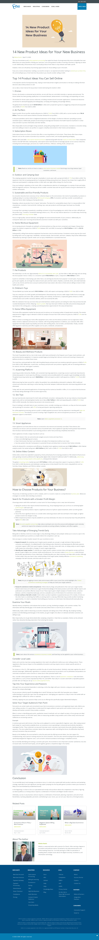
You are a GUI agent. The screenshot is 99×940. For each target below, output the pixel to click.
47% (34, 407)
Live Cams (31, 902)
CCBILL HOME (55, 6)
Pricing (15, 897)
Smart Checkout (17, 891)
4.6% (38, 228)
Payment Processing (16, 884)
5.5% (79, 314)
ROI (21, 520)
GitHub (46, 880)
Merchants (17, 826)
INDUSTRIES (36, 6)
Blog (45, 892)
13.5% (77, 377)
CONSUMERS (45, 6)
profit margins (19, 507)
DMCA (60, 880)
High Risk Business (33, 891)
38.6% (23, 107)
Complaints (62, 877)
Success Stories (78, 877)
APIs (45, 877)
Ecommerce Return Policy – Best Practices (23, 823)
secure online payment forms (41, 680)
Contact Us (77, 883)
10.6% (50, 113)
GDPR (60, 886)
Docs (45, 874)
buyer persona (69, 552)
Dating (30, 885)
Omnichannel (17, 888)
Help (45, 883)
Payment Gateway (18, 880)
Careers (76, 880)
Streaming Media (33, 905)
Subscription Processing (32, 875)
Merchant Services (18, 877)
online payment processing (37, 60)
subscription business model (51, 168)
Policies (61, 874)
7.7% (70, 178)
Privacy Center (63, 889)
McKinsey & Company (43, 198)
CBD (29, 888)
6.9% (85, 362)
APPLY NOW (82, 6)
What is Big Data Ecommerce (74, 823)
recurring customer (28, 214)
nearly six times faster (69, 139)
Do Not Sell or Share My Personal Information (64, 894)
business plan (75, 494)
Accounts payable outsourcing (29, 524)
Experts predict (41, 304)
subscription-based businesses (36, 139)
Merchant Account (18, 874)
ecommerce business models (43, 654)
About (76, 874)
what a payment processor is (53, 419)
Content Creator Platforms (33, 898)
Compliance (16, 894)
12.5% (82, 462)
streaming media (24, 462)
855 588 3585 (82, 1)
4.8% (71, 291)
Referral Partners (79, 894)
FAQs (45, 886)
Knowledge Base (48, 889)
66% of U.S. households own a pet (48, 273)
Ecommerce (31, 882)
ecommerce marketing (76, 556)
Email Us (76, 913)
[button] (97, 935)
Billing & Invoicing (33, 879)
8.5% (79, 400)
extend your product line (78, 71)
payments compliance (66, 676)
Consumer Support (79, 910)
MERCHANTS (27, 6)
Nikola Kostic (18, 57)
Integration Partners (77, 898)
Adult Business (32, 894)
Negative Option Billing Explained (46, 823)
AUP (60, 883)
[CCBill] (16, 6)
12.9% (59, 448)
